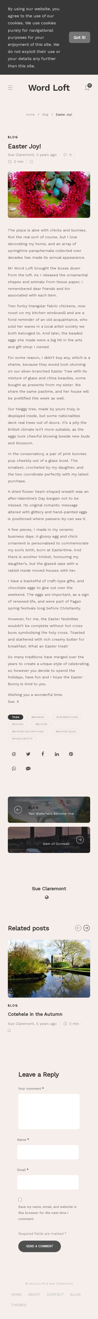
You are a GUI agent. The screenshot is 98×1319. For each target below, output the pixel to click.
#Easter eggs (66, 731)
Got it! (79, 37)
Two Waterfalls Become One (51, 813)
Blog (45, 114)
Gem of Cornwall (56, 844)
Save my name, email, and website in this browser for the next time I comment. (47, 1213)
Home (30, 114)
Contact (55, 1294)
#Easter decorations (28, 731)
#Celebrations (67, 717)
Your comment (31, 1088)
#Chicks (17, 724)
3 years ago (46, 155)
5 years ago (46, 1023)
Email (22, 1170)
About (34, 1294)
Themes (18, 1305)
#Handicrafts (22, 738)
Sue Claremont (21, 155)
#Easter (41, 724)
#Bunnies (37, 717)
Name (23, 1140)
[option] (49, 986)
